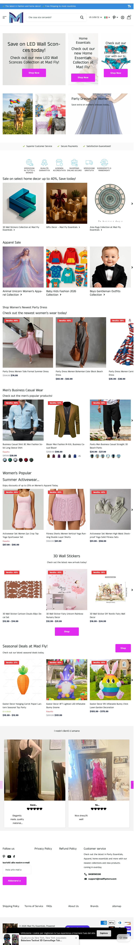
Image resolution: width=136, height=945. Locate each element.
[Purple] (59, 456)
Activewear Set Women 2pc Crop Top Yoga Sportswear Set (21, 535)
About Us (73, 906)
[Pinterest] (4, 856)
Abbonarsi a (14, 880)
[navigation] (132, 203)
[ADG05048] (26, 460)
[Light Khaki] (97, 456)
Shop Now (34, 73)
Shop (66, 631)
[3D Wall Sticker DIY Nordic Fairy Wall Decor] (110, 589)
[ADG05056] (21, 460)
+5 (79, 456)
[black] (92, 456)
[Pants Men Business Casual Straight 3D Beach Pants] (110, 420)
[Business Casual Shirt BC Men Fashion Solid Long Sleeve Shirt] (23, 420)
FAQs (49, 906)
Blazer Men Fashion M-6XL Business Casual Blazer (65, 446)
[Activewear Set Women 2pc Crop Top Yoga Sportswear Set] (23, 509)
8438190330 (94, 874)
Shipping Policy (11, 906)
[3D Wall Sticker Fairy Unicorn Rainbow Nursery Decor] (66, 589)
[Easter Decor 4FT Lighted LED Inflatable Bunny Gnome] (66, 679)
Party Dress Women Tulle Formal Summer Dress (26, 371)
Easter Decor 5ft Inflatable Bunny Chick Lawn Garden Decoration (109, 705)
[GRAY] (103, 456)
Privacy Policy (43, 849)
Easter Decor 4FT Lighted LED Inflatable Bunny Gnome (65, 705)
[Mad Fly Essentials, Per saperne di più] (115, 17)
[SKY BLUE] (119, 456)
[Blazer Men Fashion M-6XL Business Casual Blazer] (66, 420)
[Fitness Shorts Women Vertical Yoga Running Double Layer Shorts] (66, 509)
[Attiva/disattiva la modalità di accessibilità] (129, 6)
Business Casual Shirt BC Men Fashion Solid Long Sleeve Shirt (23, 446)
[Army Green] (64, 456)
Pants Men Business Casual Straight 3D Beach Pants (109, 446)
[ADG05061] (5, 460)
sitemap (116, 906)
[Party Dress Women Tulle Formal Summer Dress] (28, 342)
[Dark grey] (70, 456)
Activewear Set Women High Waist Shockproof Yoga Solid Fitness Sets (110, 535)
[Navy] (113, 456)
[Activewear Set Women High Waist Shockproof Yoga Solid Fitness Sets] (110, 509)
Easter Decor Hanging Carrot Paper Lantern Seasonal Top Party (22, 705)
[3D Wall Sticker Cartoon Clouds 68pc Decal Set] (23, 589)
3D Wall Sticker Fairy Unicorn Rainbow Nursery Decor (64, 615)
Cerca (81, 17)
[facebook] (14, 856)
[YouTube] (9, 856)
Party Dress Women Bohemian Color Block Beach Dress (79, 373)
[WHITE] (108, 456)
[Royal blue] (75, 456)
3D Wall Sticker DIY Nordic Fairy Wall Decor (107, 615)
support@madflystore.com (102, 879)
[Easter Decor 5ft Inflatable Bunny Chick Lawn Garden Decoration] (110, 679)
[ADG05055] (15, 460)
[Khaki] (48, 456)
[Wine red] (54, 456)
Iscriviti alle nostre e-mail (16, 862)
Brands (94, 906)
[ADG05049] (31, 460)
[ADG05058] (10, 460)
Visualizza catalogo (4, 17)
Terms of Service (34, 906)
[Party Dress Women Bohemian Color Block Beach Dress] (81, 342)
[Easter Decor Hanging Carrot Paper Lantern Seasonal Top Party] (23, 679)
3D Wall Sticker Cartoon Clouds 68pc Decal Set (22, 615)
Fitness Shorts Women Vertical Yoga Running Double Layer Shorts (66, 535)
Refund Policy (68, 849)
